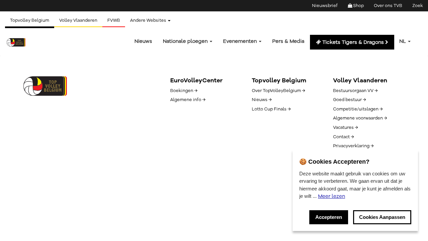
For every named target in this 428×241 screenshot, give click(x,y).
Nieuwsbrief (325, 6)
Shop (358, 6)
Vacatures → (345, 128)
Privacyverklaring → (353, 146)
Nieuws (143, 41)
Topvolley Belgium (29, 20)
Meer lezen (331, 196)
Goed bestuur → (349, 100)
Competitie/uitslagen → (358, 109)
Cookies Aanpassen (382, 217)
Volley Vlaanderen (78, 20)
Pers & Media (288, 41)
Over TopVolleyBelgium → (278, 91)
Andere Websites (148, 20)
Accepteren (328, 217)
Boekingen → (183, 91)
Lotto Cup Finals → (271, 109)
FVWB (113, 20)
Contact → (343, 137)
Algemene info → (187, 100)
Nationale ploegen (186, 41)
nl (403, 41)
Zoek (417, 6)
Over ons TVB (388, 6)
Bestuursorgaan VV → (355, 91)
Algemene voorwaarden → (360, 118)
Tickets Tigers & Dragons (353, 42)
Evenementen (240, 41)
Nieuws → (262, 100)
